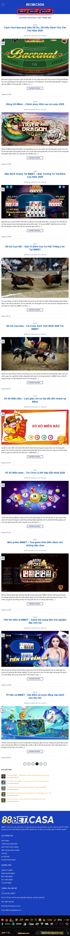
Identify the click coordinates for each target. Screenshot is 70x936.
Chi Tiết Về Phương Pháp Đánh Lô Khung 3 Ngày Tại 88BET (27, 787)
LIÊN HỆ (4, 853)
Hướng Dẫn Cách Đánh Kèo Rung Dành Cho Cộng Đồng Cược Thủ (29, 793)
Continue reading (35, 88)
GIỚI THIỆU (5, 840)
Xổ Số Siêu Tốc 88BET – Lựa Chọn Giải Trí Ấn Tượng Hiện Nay (28, 781)
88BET (3, 827)
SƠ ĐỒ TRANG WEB (8, 860)
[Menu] (3, 4)
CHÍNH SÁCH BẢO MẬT (9, 844)
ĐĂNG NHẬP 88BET (8, 873)
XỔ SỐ (35, 396)
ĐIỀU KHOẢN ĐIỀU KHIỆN (10, 850)
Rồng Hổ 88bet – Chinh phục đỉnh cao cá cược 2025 (35, 104)
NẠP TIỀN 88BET (7, 876)
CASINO (35, 24)
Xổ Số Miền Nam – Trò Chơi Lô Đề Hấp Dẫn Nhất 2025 (35, 472)
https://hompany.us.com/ (12, 906)
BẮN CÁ (35, 692)
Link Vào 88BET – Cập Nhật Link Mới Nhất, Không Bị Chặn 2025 (28, 775)
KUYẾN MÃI (5, 856)
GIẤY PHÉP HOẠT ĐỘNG (10, 847)
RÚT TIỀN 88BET (7, 880)
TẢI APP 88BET (6, 883)
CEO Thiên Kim (44, 18)
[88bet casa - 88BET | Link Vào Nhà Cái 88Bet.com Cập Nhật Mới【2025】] (35, 4)
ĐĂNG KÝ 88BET (7, 870)
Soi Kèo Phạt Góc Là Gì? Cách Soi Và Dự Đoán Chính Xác (26, 799)
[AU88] (18, 933)
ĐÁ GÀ (35, 244)
